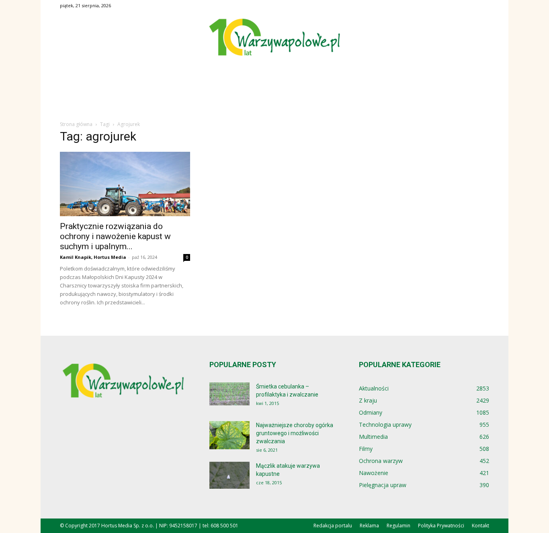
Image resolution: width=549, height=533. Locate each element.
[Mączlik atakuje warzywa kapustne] (229, 475)
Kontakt (480, 525)
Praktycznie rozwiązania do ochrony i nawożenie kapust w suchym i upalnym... (115, 236)
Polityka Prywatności (441, 525)
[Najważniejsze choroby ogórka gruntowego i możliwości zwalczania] (229, 435)
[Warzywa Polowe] (274, 37)
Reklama (369, 525)
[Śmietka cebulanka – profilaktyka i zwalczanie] (229, 393)
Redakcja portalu (332, 525)
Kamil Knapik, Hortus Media (93, 257)
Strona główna (76, 124)
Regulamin (398, 525)
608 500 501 (224, 525)
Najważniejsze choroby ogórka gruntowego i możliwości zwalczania (294, 433)
